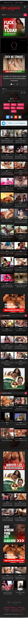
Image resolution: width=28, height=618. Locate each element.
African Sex (21, 614)
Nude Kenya (21, 607)
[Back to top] (23, 613)
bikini (14, 104)
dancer (21, 104)
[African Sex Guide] (11, 8)
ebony (7, 107)
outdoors (21, 107)
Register (21, 2)
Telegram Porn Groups (9, 607)
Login (16, 2)
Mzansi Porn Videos (16, 611)
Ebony (7, 104)
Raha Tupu (6, 609)
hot (13, 107)
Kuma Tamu (15, 609)
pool (14, 111)
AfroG (16, 98)
